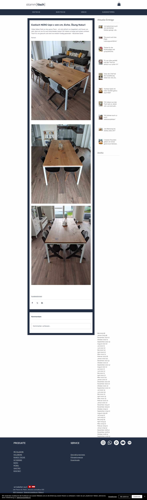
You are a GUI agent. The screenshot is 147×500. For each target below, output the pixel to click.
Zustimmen (136, 497)
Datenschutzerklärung (24, 497)
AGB (14, 492)
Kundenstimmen (36, 296)
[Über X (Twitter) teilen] (37, 303)
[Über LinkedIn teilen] (42, 303)
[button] (119, 4)
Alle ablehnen (124, 497)
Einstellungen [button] (112, 497)
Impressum (19, 492)
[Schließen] (144, 496)
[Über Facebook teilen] (32, 303)
